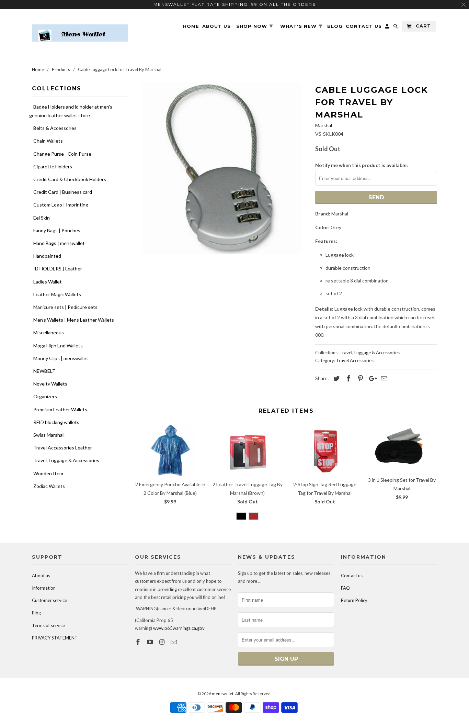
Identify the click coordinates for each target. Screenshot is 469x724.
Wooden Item (48, 473)
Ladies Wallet (47, 282)
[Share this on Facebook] (347, 378)
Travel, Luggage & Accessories (66, 460)
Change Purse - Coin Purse (62, 154)
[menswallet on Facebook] (138, 642)
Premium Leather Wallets (60, 409)
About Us (216, 26)
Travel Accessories (355, 360)
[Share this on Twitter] (335, 378)
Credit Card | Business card (62, 192)
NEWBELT (44, 371)
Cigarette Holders (52, 166)
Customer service (49, 600)
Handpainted (47, 256)
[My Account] (387, 28)
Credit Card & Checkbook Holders (69, 179)
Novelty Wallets (50, 384)
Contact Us (364, 26)
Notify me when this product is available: (361, 165)
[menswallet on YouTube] (151, 642)
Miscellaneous (48, 332)
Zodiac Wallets (49, 486)
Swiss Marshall (49, 435)
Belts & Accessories (55, 128)
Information (44, 588)
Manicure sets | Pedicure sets (65, 307)
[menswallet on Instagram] (163, 642)
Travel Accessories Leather (62, 447)
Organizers (45, 396)
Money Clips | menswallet (60, 358)
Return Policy (354, 600)
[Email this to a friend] (383, 378)
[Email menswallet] (174, 642)
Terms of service (48, 625)
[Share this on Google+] (371, 378)
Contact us (352, 575)
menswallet (222, 693)
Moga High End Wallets (58, 345)
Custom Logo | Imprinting (60, 205)
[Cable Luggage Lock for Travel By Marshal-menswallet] (221, 168)
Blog (36, 612)
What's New (301, 26)
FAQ (345, 588)
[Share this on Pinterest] (359, 378)
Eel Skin (41, 218)
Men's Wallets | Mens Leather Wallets (73, 320)
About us (41, 575)
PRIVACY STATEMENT (55, 638)
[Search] (396, 28)
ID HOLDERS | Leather (57, 268)
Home (191, 26)
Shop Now (254, 26)
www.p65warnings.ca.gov (179, 628)
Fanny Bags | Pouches (56, 230)
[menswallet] (80, 28)
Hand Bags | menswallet (59, 243)
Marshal (323, 125)
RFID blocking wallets (56, 422)
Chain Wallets (48, 141)
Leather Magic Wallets (57, 294)
